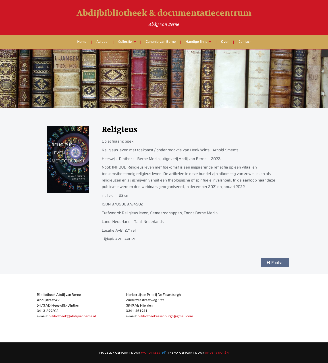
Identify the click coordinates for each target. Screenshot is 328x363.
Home (82, 41)
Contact (245, 41)
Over (225, 41)
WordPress (150, 352)
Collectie (125, 41)
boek (129, 141)
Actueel (102, 41)
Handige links (196, 41)
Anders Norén (217, 352)
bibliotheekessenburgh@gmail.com (165, 316)
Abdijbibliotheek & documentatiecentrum (164, 13)
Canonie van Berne (161, 41)
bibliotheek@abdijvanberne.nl (72, 316)
